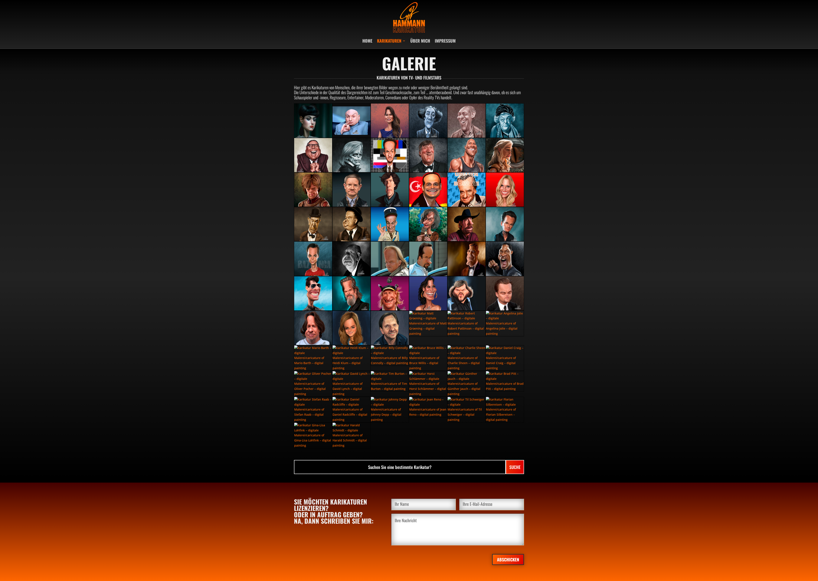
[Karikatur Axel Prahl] (390, 258)
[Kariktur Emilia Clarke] (505, 155)
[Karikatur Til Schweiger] (466, 409)
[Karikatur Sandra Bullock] (428, 293)
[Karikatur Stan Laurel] (313, 224)
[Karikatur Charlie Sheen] (466, 358)
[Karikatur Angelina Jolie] (505, 323)
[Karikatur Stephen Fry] (428, 155)
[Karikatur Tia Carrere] (390, 120)
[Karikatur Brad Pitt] (505, 381)
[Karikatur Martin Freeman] (351, 189)
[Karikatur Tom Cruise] (313, 293)
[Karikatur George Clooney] (466, 258)
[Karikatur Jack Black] (466, 293)
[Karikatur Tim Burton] (390, 381)
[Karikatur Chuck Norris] (466, 224)
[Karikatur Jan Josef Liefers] (428, 258)
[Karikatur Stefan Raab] (313, 409)
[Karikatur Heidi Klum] (351, 358)
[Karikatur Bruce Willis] (428, 358)
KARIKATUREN (389, 40)
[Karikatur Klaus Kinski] (351, 155)
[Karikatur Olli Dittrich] (390, 328)
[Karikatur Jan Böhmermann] (390, 155)
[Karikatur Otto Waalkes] (390, 293)
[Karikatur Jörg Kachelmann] (313, 328)
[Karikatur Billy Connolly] (390, 355)
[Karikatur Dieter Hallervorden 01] (466, 120)
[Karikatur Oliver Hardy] (351, 224)
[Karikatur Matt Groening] (428, 323)
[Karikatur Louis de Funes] (390, 224)
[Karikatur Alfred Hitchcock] (351, 258)
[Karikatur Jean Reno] (428, 407)
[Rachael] (313, 120)
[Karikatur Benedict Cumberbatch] (390, 189)
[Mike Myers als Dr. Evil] (351, 120)
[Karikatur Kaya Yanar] (428, 189)
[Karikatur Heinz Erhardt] (313, 155)
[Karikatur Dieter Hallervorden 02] (428, 120)
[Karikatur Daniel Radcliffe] (351, 409)
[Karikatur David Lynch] (351, 384)
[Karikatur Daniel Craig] (505, 358)
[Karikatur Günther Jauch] (466, 384)
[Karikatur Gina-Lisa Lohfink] (313, 435)
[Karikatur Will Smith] (505, 258)
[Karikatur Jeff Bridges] (351, 293)
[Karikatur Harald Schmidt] (351, 435)
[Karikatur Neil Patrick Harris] (505, 224)
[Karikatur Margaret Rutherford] (505, 120)
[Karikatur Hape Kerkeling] (428, 384)
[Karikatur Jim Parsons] (313, 258)
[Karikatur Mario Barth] (313, 358)
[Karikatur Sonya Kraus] (505, 189)
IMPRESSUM (445, 40)
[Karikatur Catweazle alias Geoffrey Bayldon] (428, 224)
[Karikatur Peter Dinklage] (313, 189)
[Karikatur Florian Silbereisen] (505, 409)
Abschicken (508, 559)
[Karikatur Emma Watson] (351, 328)
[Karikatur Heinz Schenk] (466, 189)
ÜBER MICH (420, 40)
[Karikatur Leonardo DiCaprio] (505, 293)
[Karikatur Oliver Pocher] (313, 384)
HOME (367, 40)
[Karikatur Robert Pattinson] (466, 323)
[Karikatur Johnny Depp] (390, 409)
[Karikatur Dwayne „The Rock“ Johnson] (466, 155)
